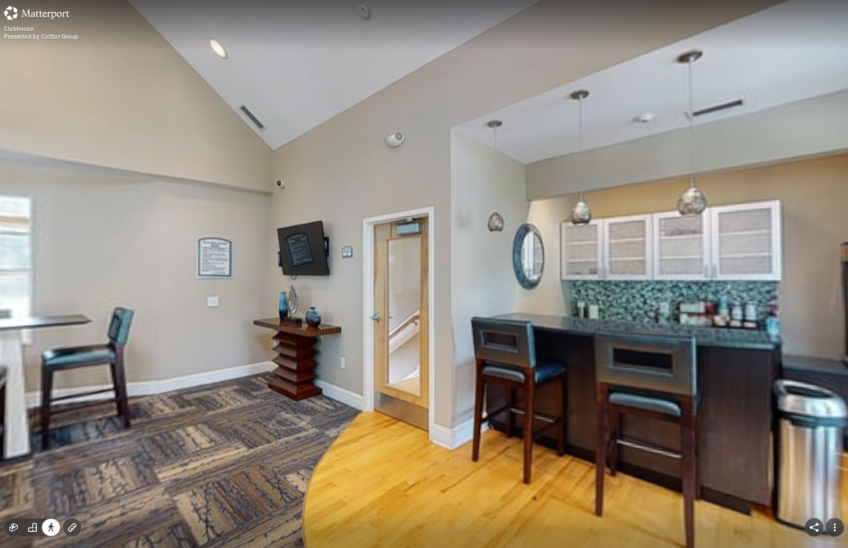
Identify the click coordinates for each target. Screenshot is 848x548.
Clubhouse (18, 29)
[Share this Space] (814, 527)
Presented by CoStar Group (41, 36)
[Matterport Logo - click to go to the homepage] (36, 13)
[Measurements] (72, 527)
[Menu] (834, 527)
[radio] (13, 527)
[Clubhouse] (424, 274)
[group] (32, 527)
